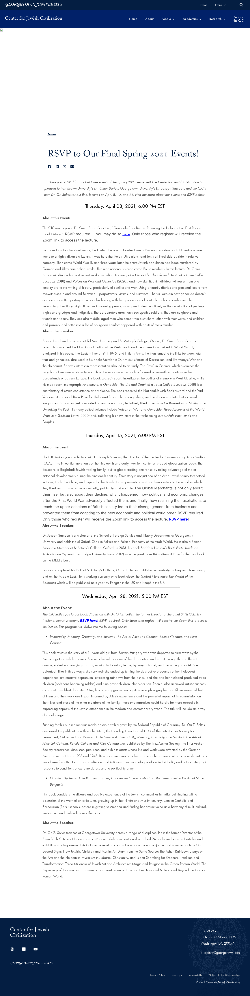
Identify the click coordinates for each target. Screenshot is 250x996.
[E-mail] (72, 166)
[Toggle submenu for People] (174, 19)
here (126, 234)
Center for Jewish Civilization (33, 18)
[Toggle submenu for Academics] (200, 19)
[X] (65, 166)
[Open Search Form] (241, 5)
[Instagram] (12, 949)
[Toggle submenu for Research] (224, 19)
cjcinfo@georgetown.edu (222, 952)
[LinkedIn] (57, 166)
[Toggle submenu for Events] (225, 5)
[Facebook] (50, 166)
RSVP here (178, 519)
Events (52, 134)
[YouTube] (35, 949)
